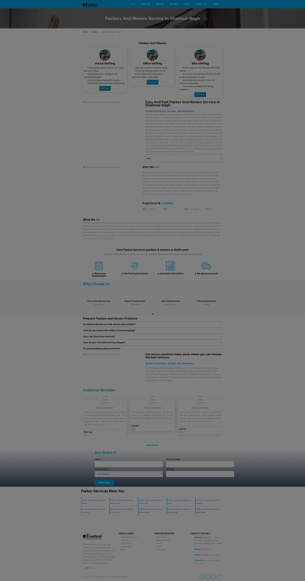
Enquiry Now (152, 44)
